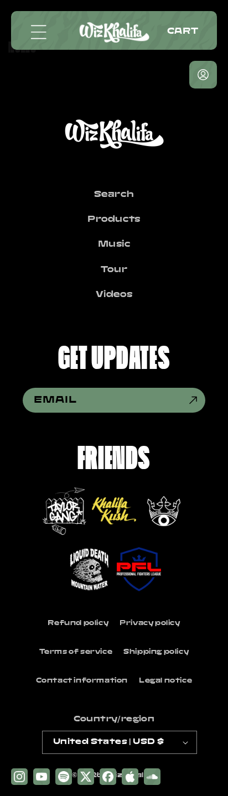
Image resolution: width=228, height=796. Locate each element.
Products (114, 219)
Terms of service (76, 652)
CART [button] (182, 31)
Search (114, 195)
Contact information (82, 681)
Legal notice (165, 681)
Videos (114, 295)
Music (114, 244)
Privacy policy (150, 623)
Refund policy (78, 623)
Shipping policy (156, 652)
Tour (114, 270)
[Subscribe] (193, 400)
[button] (39, 32)
